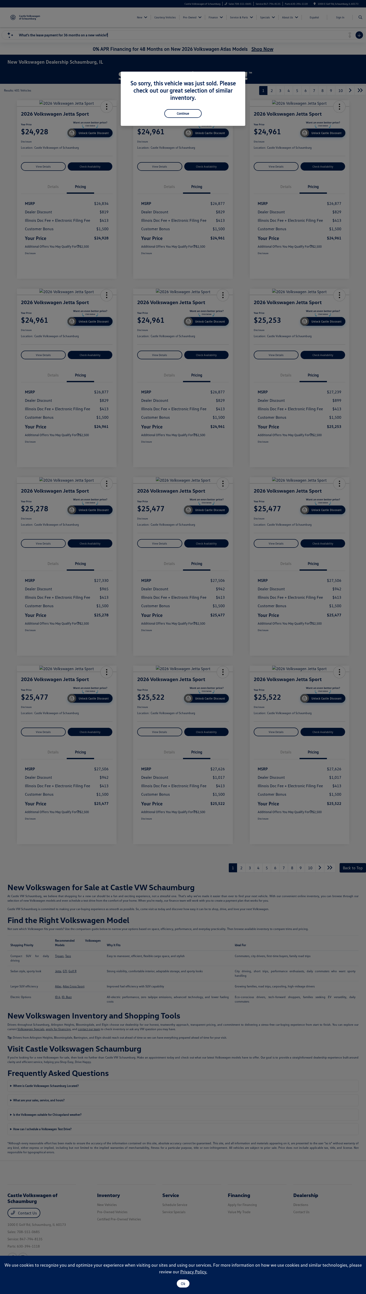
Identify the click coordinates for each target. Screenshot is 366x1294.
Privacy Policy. (193, 1271)
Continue (183, 113)
